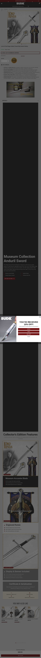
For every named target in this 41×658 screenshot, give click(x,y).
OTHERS (28, 336)
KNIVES (28, 331)
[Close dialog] (40, 317)
